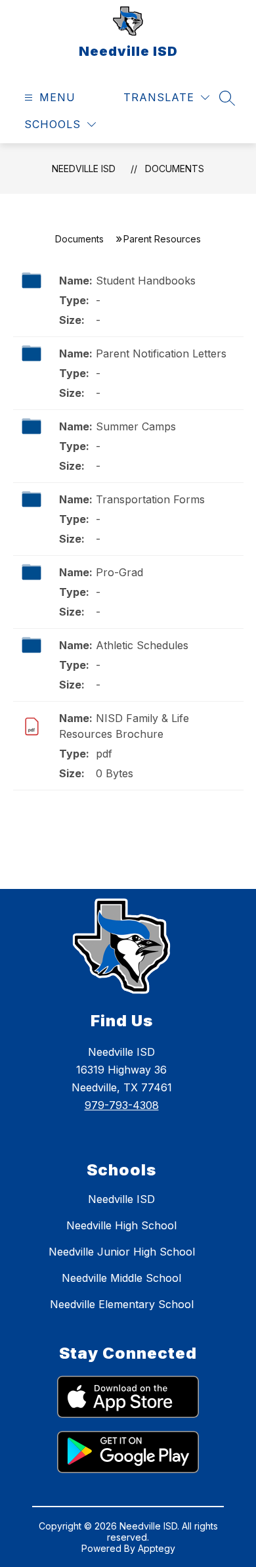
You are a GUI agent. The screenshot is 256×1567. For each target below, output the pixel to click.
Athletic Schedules (142, 645)
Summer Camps (136, 426)
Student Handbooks (146, 280)
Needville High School (121, 1225)
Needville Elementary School (122, 1304)
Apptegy (156, 1548)
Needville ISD (84, 168)
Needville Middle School (121, 1277)
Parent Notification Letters (161, 353)
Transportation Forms (150, 499)
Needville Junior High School (122, 1251)
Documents (174, 168)
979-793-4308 (122, 1105)
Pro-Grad (119, 572)
